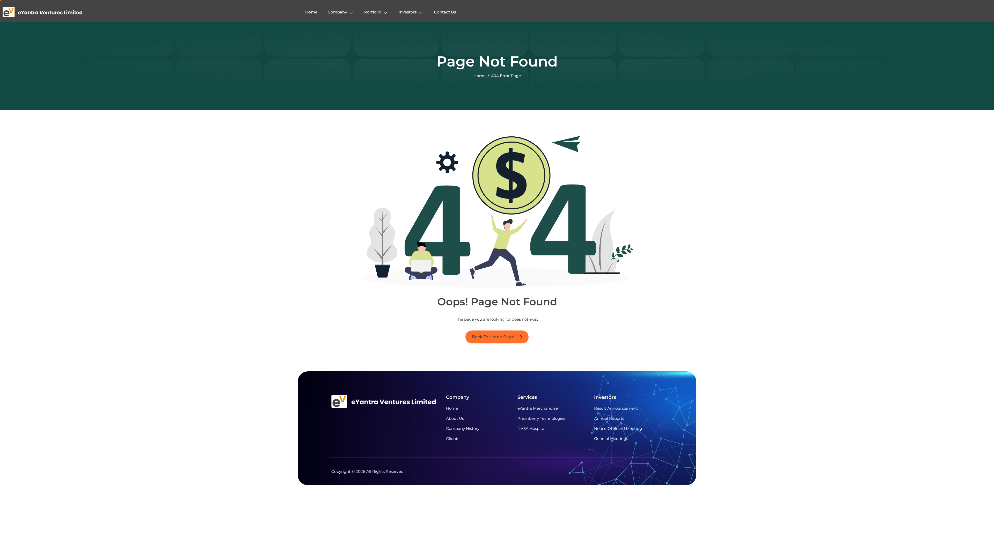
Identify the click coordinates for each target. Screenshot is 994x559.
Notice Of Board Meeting (618, 428)
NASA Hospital (531, 428)
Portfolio (372, 12)
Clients (452, 438)
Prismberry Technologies (541, 418)
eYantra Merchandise (537, 408)
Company (337, 12)
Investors (408, 12)
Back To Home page (493, 336)
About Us (455, 418)
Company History (462, 428)
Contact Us (445, 12)
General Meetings (611, 438)
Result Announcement (616, 408)
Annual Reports (609, 418)
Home (311, 12)
